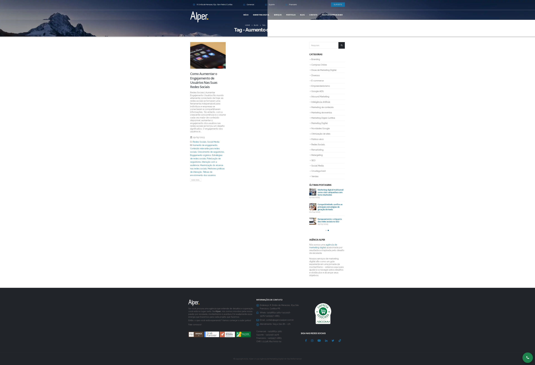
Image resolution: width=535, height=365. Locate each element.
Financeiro (293, 4)
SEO (313, 160)
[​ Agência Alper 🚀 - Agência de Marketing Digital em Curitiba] (199, 16)
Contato (313, 15)
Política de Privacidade (332, 15)
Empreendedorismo (320, 86)
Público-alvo (317, 139)
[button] (326, 230)
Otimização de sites (320, 134)
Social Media (213, 142)
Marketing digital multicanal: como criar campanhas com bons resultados (331, 192)
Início (245, 15)
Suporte (272, 4)
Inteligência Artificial (320, 102)
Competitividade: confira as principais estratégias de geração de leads (330, 207)
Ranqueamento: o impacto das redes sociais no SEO (330, 220)
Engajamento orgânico (200, 155)
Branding (315, 59)
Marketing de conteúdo (322, 107)
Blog (302, 15)
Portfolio (291, 15)
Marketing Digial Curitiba (323, 118)
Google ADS (317, 91)
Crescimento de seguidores (211, 152)
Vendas (314, 176)
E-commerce (317, 80)
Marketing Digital (261, 15)
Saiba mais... (195, 180)
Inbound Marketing (320, 96)
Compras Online (319, 65)
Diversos (315, 75)
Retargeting (317, 155)
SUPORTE (338, 4)
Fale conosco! (194, 322)
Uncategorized (318, 171)
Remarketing (317, 150)
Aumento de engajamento (205, 145)
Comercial (250, 4)
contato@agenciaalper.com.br (280, 317)
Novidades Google (320, 128)
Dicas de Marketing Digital (323, 70)
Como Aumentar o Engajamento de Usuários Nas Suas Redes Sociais (203, 80)
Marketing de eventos (321, 112)
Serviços (278, 15)
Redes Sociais (199, 142)
